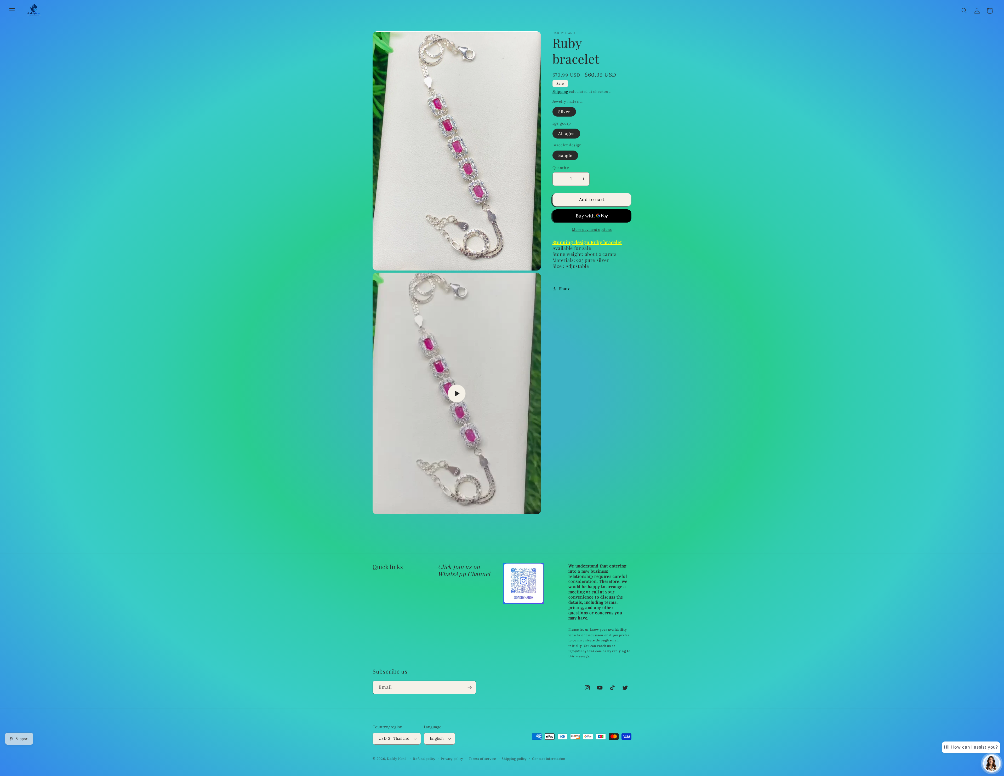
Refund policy (424, 759)
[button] (12, 10)
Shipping (560, 91)
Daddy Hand (397, 759)
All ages (566, 133)
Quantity (560, 167)
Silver (564, 111)
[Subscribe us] (469, 687)
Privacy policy (452, 759)
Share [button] (565, 288)
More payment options (592, 229)
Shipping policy (514, 759)
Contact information (548, 759)
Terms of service (482, 759)
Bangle (565, 155)
